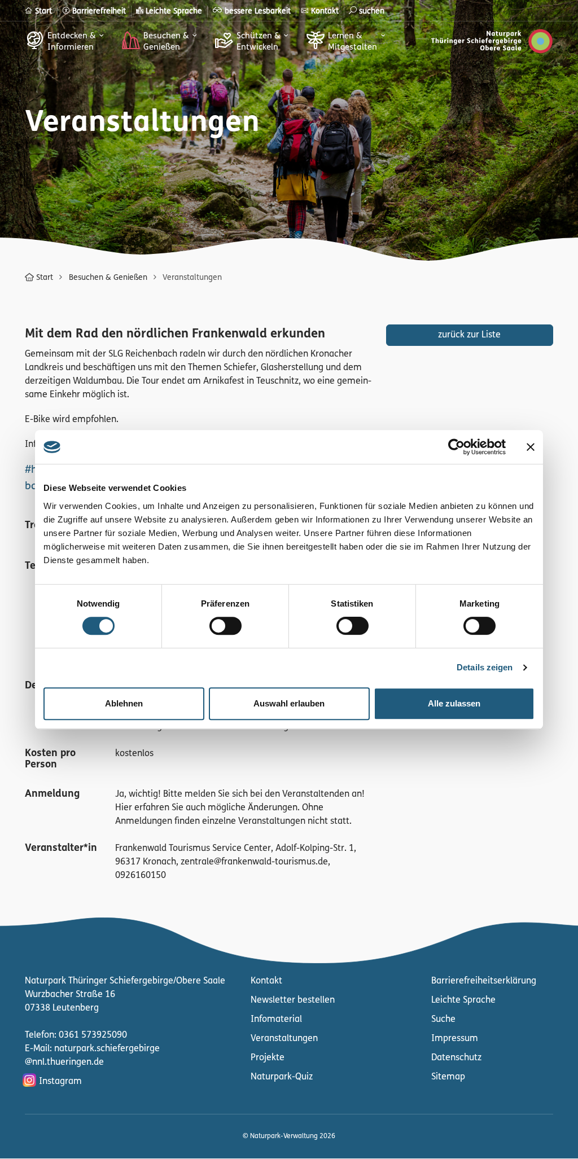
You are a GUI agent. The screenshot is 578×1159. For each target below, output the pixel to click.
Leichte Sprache (463, 1000)
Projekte (267, 1058)
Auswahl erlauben (289, 703)
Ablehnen (124, 703)
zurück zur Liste (469, 335)
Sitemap (448, 1077)
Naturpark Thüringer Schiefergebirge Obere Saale (492, 43)
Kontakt (266, 981)
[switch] (225, 626)
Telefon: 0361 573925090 (76, 1035)
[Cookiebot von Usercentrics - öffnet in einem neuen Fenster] (456, 446)
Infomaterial (276, 1019)
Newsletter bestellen (293, 1000)
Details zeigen (485, 667)
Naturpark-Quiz (282, 1077)
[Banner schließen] (531, 447)
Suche (443, 1019)
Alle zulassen (454, 703)
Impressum (454, 1038)
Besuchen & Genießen (108, 278)
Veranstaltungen (284, 1038)
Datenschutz (456, 1058)
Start (44, 278)
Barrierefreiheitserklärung (483, 981)
